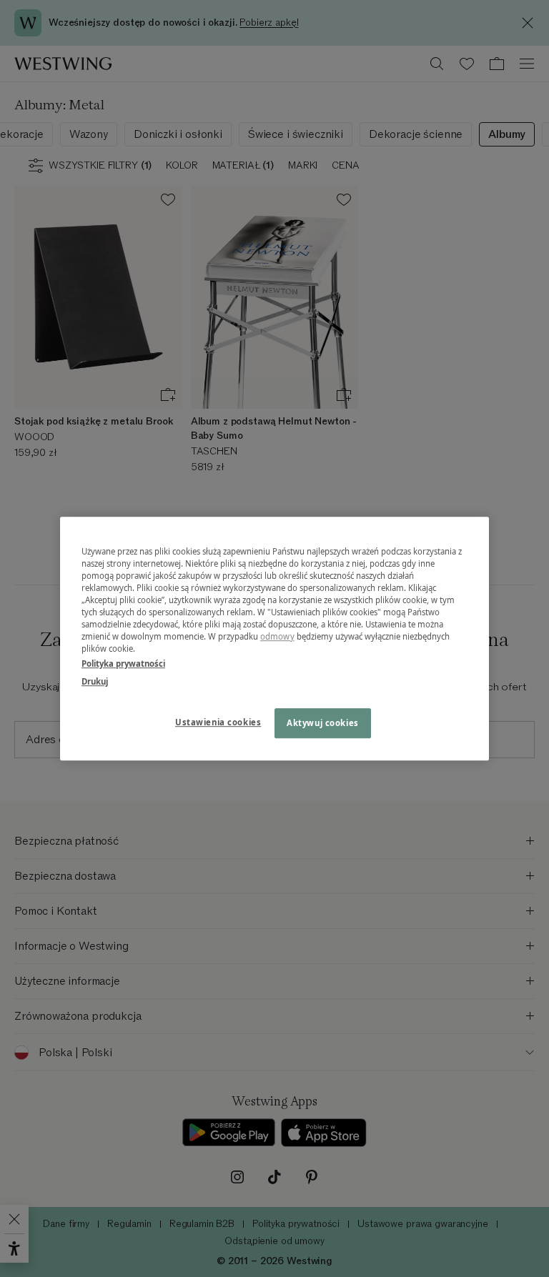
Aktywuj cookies (323, 722)
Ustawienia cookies (218, 722)
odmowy (277, 636)
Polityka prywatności (123, 663)
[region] (274, 639)
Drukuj (94, 681)
